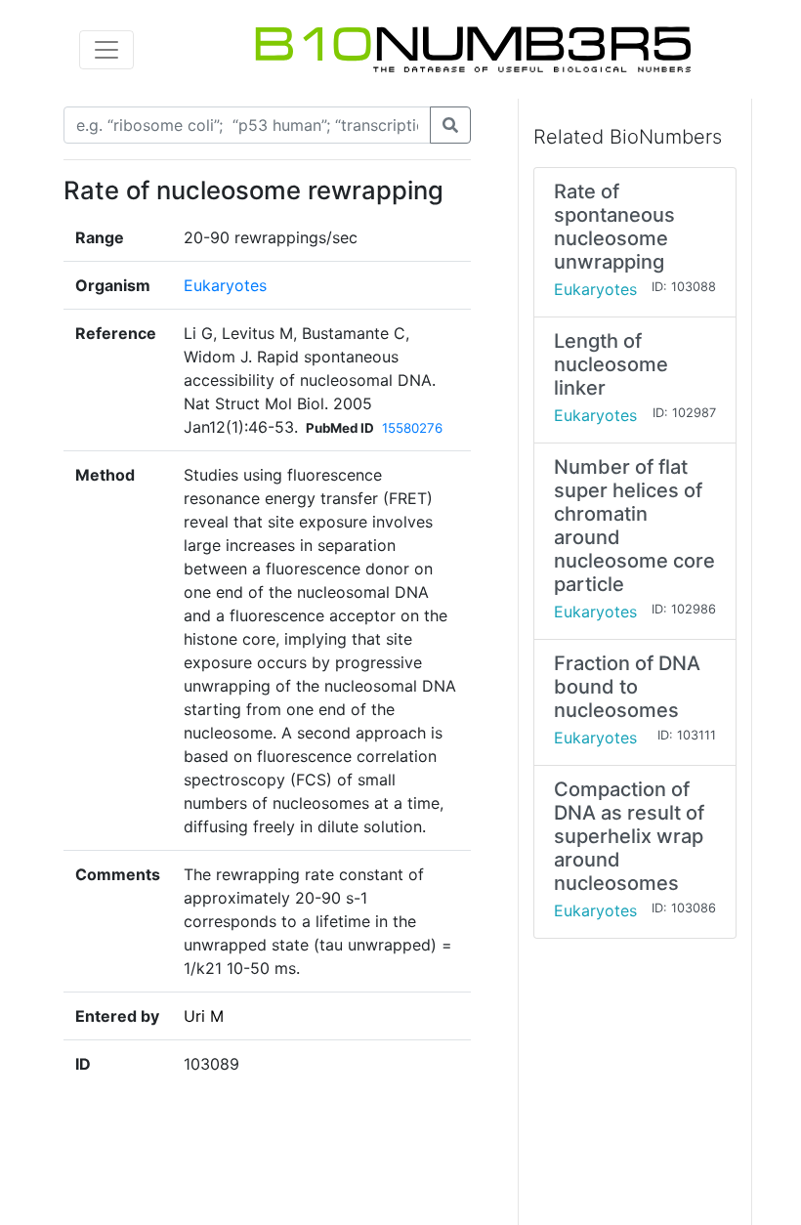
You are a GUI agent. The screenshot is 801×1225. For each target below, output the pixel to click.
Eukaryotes (225, 285)
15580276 (412, 428)
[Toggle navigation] (106, 49)
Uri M (204, 1016)
